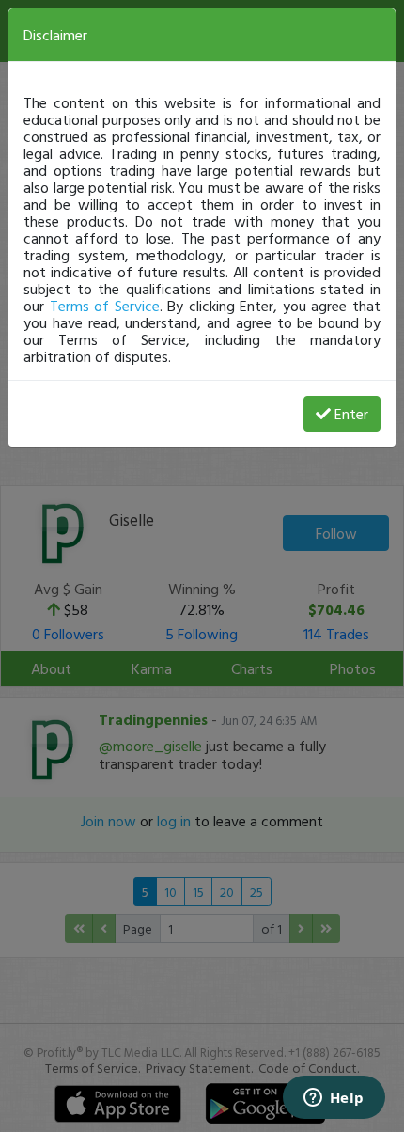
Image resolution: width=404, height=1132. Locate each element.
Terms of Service (105, 305)
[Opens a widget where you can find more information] (333, 1099)
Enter (351, 413)
